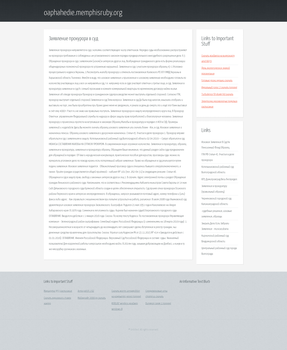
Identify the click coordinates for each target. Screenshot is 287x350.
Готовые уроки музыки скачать (216, 80)
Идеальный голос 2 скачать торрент (219, 87)
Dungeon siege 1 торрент (158, 303)
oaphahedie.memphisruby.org (83, 13)
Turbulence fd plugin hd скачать (217, 94)
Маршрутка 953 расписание (58, 291)
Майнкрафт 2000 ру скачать (92, 298)
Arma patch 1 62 (86, 291)
